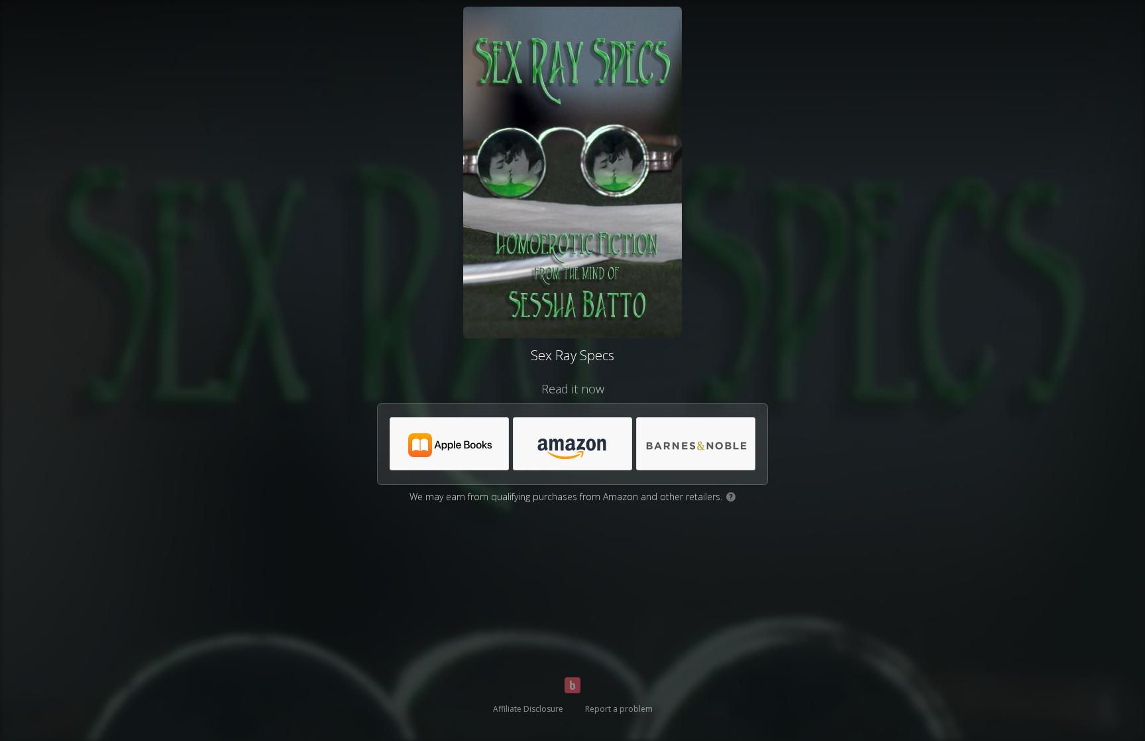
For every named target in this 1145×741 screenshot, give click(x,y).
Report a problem (619, 708)
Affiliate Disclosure (528, 708)
